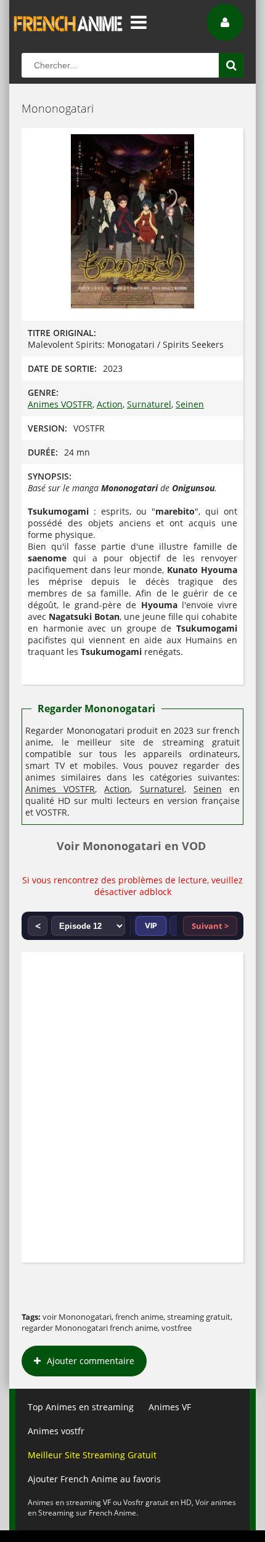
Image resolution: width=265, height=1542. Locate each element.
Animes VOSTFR (60, 404)
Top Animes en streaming (81, 1407)
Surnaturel (149, 404)
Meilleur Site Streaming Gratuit (92, 1455)
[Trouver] (231, 65)
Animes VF (170, 1407)
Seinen (190, 404)
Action (110, 404)
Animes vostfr (56, 1431)
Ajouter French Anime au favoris (94, 1479)
